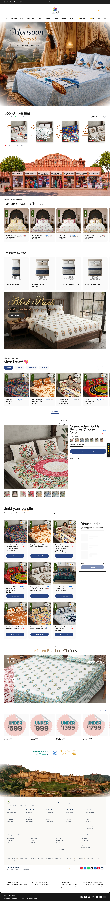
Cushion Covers (69, 812)
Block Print (58, 838)
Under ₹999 (29, 815)
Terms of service (7, 898)
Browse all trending (97, 116)
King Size (48, 819)
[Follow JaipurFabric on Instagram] (81, 868)
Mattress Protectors (70, 823)
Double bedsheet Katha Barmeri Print (36, 627)
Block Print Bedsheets (34, 858)
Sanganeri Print (59, 840)
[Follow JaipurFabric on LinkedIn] (95, 868)
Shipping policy (21, 898)
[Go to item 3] (23, 494)
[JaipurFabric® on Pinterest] (17, 2)
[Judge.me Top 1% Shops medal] (74, 752)
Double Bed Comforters (86, 847)
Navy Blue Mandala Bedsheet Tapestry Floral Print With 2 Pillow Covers (11, 404)
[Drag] (55, 679)
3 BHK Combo (34, 842)
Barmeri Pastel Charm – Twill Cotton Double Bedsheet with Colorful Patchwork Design (62, 548)
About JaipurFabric (90, 812)
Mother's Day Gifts (11, 823)
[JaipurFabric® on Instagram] (11, 2)
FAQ (86, 817)
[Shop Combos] (94, 180)
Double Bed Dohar (10, 840)
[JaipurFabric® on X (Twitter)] (7, 2)
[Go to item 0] (7, 494)
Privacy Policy (89, 823)
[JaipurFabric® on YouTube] (14, 2)
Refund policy (36, 898)
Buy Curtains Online (79, 858)
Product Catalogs (89, 826)
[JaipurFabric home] (9, 802)
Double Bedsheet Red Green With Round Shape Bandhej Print (89, 403)
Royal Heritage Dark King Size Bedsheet (12, 627)
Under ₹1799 (29, 819)
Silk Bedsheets (44, 860)
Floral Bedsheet (36, 860)
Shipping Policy (89, 819)
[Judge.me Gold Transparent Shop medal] (61, 752)
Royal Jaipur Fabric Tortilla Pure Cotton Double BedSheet (36, 588)
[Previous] (36, 2)
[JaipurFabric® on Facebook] (4, 2)
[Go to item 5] (39, 494)
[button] (108, 450)
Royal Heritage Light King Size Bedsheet (37, 401)
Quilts (8, 842)
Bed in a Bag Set (72, 860)
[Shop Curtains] (56, 180)
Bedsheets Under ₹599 (12, 858)
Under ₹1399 (29, 817)
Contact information (29, 898)
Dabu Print (58, 842)
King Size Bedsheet (17, 860)
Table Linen (68, 821)
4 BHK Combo (34, 845)
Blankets (8, 845)
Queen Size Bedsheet (27, 860)
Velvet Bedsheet (64, 860)
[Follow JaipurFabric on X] (91, 868)
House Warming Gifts (11, 812)
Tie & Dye (58, 847)
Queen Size (48, 817)
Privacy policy (14, 898)
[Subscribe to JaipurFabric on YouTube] (102, 868)
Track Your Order (89, 828)
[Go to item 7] (55, 494)
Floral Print (58, 845)
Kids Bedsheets (84, 838)
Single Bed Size (49, 812)
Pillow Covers (69, 817)
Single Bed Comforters (86, 845)
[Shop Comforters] (44, 180)
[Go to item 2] (15, 494)
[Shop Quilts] (69, 180)
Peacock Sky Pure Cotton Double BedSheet (61, 628)
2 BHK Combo (34, 840)
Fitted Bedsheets (50, 823)
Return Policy (88, 821)
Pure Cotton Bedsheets (23, 858)
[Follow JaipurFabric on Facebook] (85, 868)
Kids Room (83, 842)
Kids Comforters (84, 840)
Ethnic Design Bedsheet (54, 860)
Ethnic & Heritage (60, 849)
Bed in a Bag (34, 838)
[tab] (8, 368)
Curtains (68, 815)
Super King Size (49, 821)
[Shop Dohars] (30, 180)
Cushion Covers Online (69, 858)
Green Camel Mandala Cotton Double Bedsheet (60, 588)
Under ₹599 (29, 812)
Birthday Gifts (10, 821)
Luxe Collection (29, 821)
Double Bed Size (49, 815)
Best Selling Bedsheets (92, 860)
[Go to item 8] (63, 494)
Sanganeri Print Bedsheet (90, 858)
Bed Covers (68, 819)
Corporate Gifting (10, 819)
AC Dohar (43, 858)
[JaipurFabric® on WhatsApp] (21, 2)
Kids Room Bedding (82, 860)
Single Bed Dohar (10, 838)
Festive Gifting (10, 815)
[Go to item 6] (47, 494)
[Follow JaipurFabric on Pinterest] (98, 868)
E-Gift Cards (9, 817)
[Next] (73, 2)
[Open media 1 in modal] (36, 457)
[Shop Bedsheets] (17, 180)
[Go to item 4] (31, 494)
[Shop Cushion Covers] (81, 180)
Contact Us (88, 815)
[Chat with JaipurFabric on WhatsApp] (88, 868)
